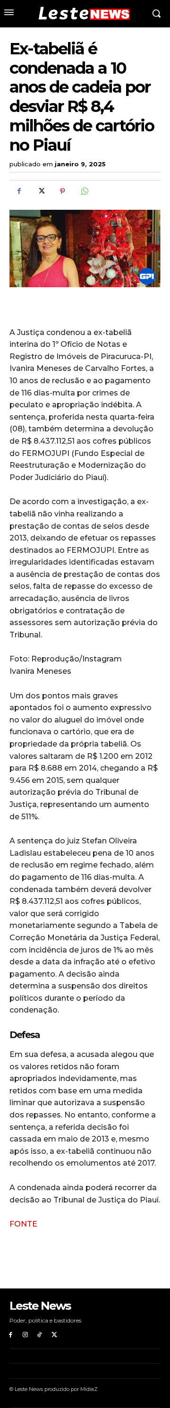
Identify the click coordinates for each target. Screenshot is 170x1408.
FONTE (23, 1223)
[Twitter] (40, 191)
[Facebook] (18, 191)
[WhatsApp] (84, 191)
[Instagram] (25, 1334)
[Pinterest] (62, 191)
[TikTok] (40, 1334)
